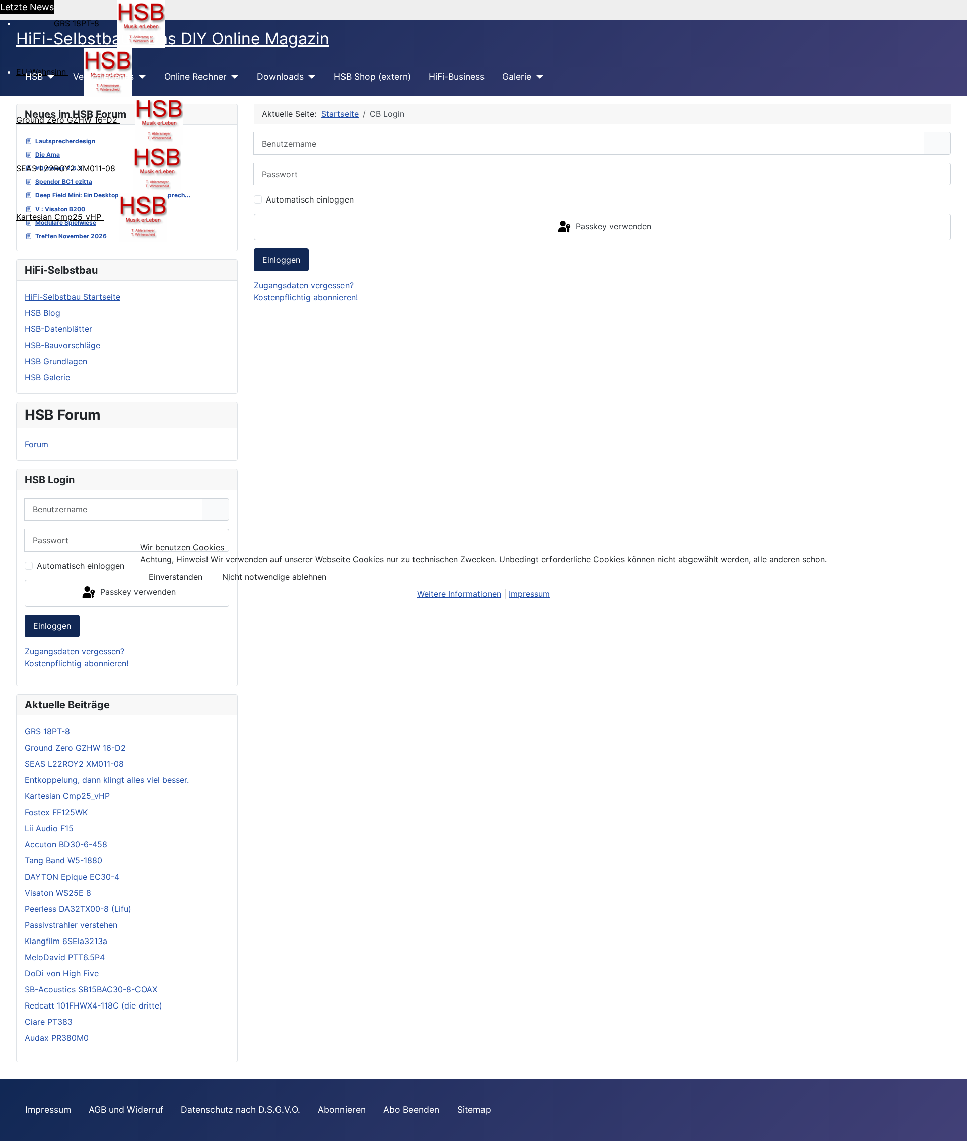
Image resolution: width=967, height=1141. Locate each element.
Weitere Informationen (459, 594)
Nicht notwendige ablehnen (274, 577)
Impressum (529, 594)
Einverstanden (175, 577)
